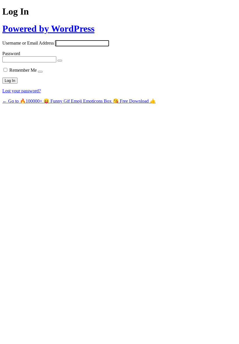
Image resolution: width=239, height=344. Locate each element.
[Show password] (59, 61)
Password (11, 53)
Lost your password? (21, 90)
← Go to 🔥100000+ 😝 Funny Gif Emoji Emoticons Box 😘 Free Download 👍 (79, 101)
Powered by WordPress (48, 28)
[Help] (40, 72)
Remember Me (23, 70)
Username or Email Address (28, 43)
